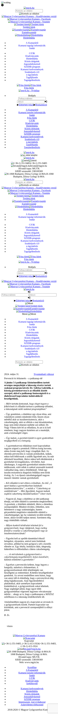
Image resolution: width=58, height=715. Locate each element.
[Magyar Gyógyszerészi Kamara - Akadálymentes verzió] (29, 16)
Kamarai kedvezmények (32, 136)
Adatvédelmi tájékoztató (32, 704)
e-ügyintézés (32, 142)
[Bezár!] (29, 5)
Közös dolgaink (32, 128)
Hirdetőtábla (32, 126)
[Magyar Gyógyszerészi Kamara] (29, 635)
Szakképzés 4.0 (32, 139)
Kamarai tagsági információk (32, 112)
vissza (9, 626)
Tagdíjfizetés (32, 144)
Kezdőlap (32, 667)
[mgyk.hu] (29, 8)
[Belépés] (46, 101)
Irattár (32, 115)
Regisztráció (41, 104)
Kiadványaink (32, 123)
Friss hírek (32, 118)
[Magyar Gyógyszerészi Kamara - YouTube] (29, 21)
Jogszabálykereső (32, 131)
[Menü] (29, 160)
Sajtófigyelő (32, 683)
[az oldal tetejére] (29, 155)
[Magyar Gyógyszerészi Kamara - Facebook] (29, 19)
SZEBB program (32, 699)
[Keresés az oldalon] (29, 13)
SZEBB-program (32, 134)
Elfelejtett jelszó (26, 104)
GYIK (32, 120)
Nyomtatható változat (44, 374)
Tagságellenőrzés (32, 147)
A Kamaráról (32, 110)
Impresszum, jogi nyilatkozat (32, 702)
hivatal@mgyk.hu (32, 649)
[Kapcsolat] (29, 638)
